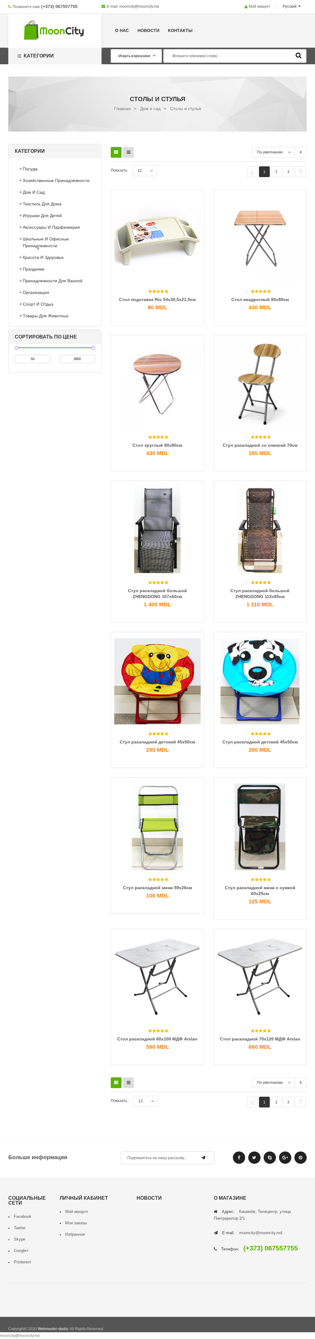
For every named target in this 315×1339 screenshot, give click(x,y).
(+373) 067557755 (59, 6)
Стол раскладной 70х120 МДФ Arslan (260, 1038)
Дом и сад (150, 108)
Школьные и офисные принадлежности (46, 242)
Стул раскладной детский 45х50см (157, 741)
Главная (122, 108)
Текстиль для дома (42, 203)
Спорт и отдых (38, 304)
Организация (36, 292)
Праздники (33, 269)
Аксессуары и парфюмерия (51, 227)
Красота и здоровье (43, 257)
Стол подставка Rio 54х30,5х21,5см (157, 299)
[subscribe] (203, 1157)
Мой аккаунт (259, 6)
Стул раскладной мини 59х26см (157, 887)
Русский (290, 6)
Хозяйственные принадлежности (56, 180)
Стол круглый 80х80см (157, 445)
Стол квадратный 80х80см (260, 299)
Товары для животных (46, 315)
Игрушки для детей (42, 215)
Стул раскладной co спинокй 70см (260, 445)
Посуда (30, 168)
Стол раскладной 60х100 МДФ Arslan (157, 1038)
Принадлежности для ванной (52, 280)
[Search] (298, 55)
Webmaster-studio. (53, 1329)
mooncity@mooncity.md (139, 6)
